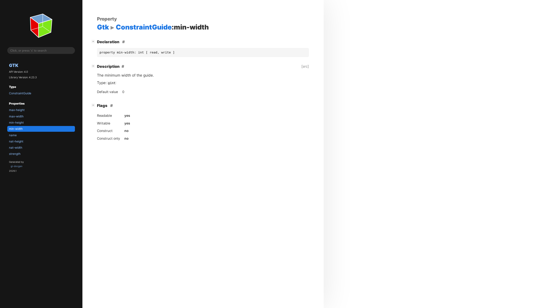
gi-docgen (16, 166)
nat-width (15, 147)
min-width (16, 128)
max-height (17, 110)
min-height (16, 122)
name (13, 135)
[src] (305, 66)
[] (94, 41)
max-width (16, 116)
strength (15, 153)
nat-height (16, 141)
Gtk (13, 65)
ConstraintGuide (20, 93)
